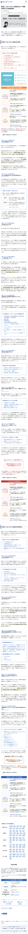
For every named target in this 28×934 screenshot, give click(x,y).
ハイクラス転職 (8, 903)
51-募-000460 (16, 894)
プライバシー (23, 926)
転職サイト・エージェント (8, 901)
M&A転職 (20, 928)
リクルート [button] (5, 108)
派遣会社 (20, 903)
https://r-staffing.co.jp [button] (17, 114)
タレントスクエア (4, 868)
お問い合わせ (18, 926)
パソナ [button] (5, 119)
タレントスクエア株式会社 (7, 926)
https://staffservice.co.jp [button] (18, 103)
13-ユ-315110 (16, 892)
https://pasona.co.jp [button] (17, 125)
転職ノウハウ (19, 901)
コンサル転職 (16, 928)
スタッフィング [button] (5, 109)
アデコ (5, 658)
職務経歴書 (5, 928)
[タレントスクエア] (7, 2)
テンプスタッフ (7, 656)
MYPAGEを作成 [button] (23, 515)
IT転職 (24, 928)
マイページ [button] (22, 121)
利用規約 (13, 926)
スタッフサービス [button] (5, 96)
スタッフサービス (7, 659)
